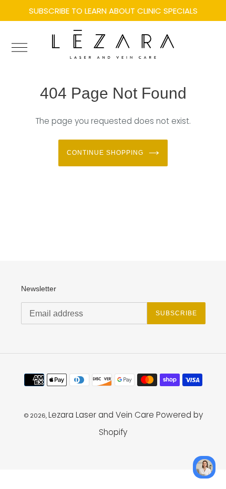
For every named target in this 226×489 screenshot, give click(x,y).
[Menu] (24, 47)
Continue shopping (105, 152)
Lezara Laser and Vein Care (101, 414)
